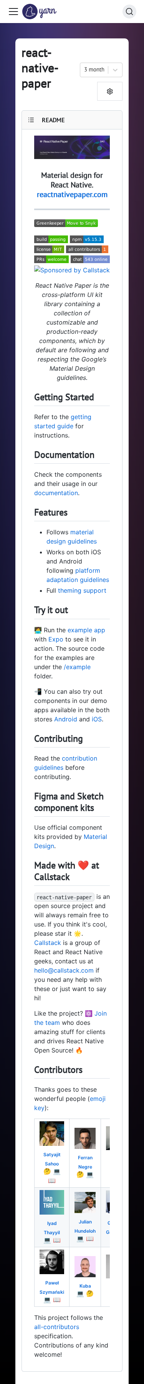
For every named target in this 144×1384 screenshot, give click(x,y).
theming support (82, 590)
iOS (97, 719)
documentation (56, 493)
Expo (55, 639)
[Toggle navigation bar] (13, 11)
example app (86, 630)
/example (77, 667)
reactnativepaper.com (72, 194)
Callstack (47, 942)
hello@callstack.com (64, 970)
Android (65, 719)
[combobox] (85, 69)
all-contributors (56, 1327)
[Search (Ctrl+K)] (129, 11)
